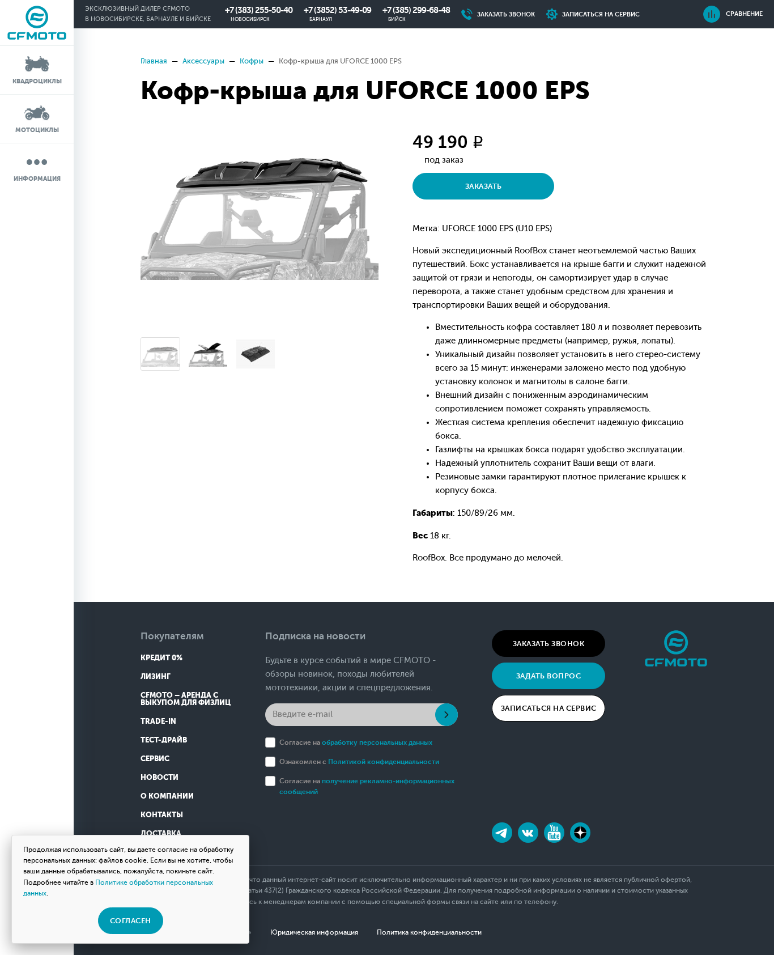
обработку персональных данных (377, 742)
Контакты (162, 814)
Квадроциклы (37, 81)
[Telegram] (502, 832)
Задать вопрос (548, 676)
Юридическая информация (314, 932)
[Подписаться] (446, 714)
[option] (260, 204)
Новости (159, 777)
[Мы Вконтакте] (528, 832)
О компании (167, 796)
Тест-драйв (164, 740)
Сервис (155, 758)
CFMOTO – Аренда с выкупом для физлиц (186, 698)
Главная (154, 61)
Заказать (483, 186)
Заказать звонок (549, 643)
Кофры (251, 61)
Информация (37, 178)
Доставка (161, 833)
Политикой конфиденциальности (383, 762)
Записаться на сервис (549, 708)
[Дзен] (580, 832)
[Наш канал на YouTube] (554, 832)
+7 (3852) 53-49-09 (337, 10)
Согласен (130, 920)
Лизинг (156, 676)
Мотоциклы (37, 130)
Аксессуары (203, 61)
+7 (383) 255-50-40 (258, 10)
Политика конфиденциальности (429, 932)
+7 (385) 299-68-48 (416, 10)
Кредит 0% (161, 657)
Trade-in (158, 721)
